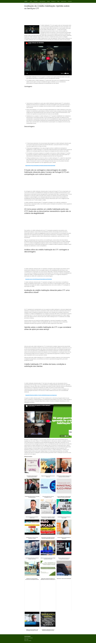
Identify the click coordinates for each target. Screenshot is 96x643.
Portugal (35, 1)
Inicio (31, 1)
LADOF (25, 1)
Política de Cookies (27, 640)
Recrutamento (42, 1)
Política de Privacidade (28, 637)
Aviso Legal (26, 639)
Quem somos (63, 1)
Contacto (70, 1)
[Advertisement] (48, 17)
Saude (48, 1)
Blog (58, 1)
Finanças (53, 1)
